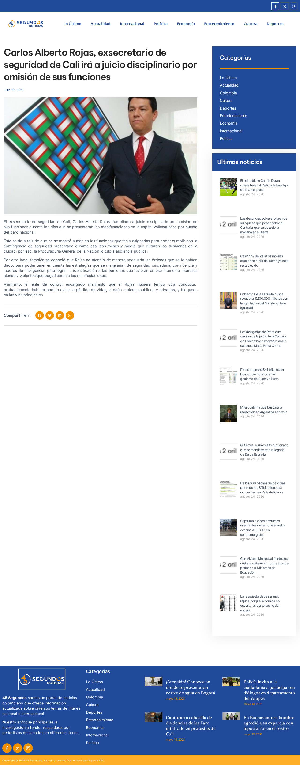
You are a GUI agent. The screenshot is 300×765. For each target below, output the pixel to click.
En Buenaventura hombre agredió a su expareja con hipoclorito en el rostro (269, 723)
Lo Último (72, 23)
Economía (186, 23)
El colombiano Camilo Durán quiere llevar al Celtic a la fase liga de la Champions (264, 185)
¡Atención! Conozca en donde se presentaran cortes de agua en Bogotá (190, 687)
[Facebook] (275, 6)
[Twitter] (285, 6)
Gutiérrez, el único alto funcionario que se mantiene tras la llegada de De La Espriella (264, 449)
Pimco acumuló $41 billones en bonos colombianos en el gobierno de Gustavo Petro (262, 374)
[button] (39, 315)
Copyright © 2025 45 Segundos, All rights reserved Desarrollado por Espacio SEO (53, 760)
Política (161, 23)
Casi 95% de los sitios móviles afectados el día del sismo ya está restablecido (264, 260)
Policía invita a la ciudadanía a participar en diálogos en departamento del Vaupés (269, 690)
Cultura (250, 23)
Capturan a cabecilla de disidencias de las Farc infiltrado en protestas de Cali (190, 726)
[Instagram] (294, 6)
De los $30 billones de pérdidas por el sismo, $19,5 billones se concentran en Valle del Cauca (262, 487)
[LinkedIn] (28, 748)
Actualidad (100, 23)
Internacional (132, 23)
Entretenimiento (219, 23)
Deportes (275, 23)
